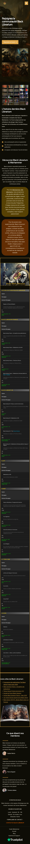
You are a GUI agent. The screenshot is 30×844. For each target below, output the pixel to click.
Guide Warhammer (14, 829)
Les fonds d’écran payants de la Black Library (15, 697)
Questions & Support (14, 835)
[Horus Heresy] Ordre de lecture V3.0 (13, 691)
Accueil (14, 831)
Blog (14, 833)
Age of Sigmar (6, 374)
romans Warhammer (16, 30)
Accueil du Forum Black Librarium (12, 693)
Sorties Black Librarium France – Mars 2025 (15, 695)
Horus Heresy (16, 431)
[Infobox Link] (15, 840)
